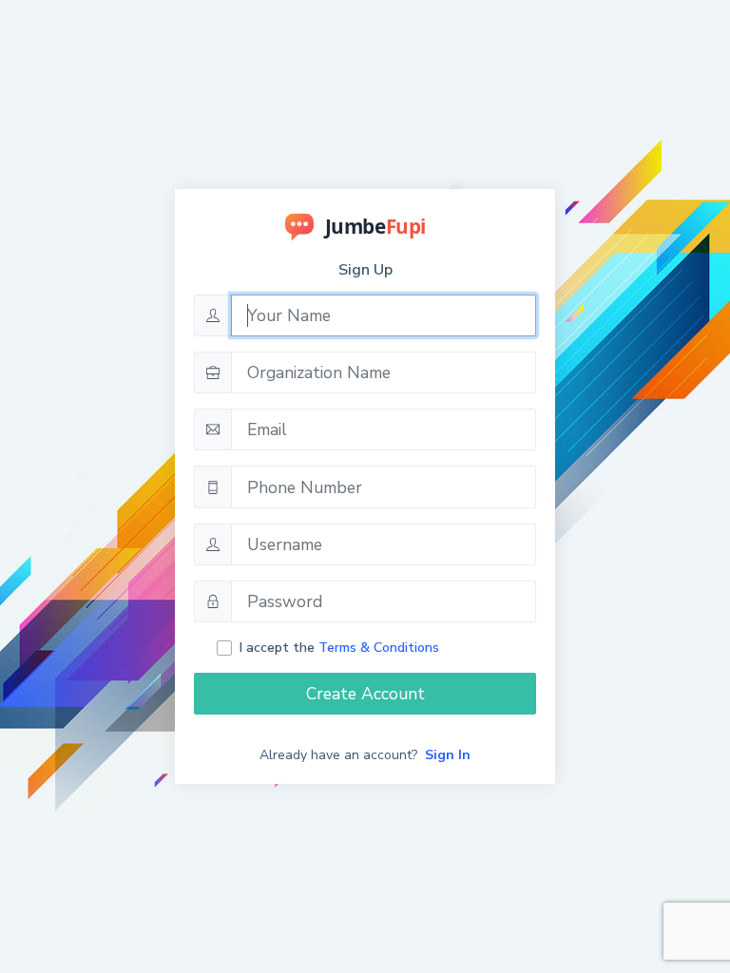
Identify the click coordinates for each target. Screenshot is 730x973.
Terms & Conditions (378, 648)
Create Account (365, 693)
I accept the (339, 648)
